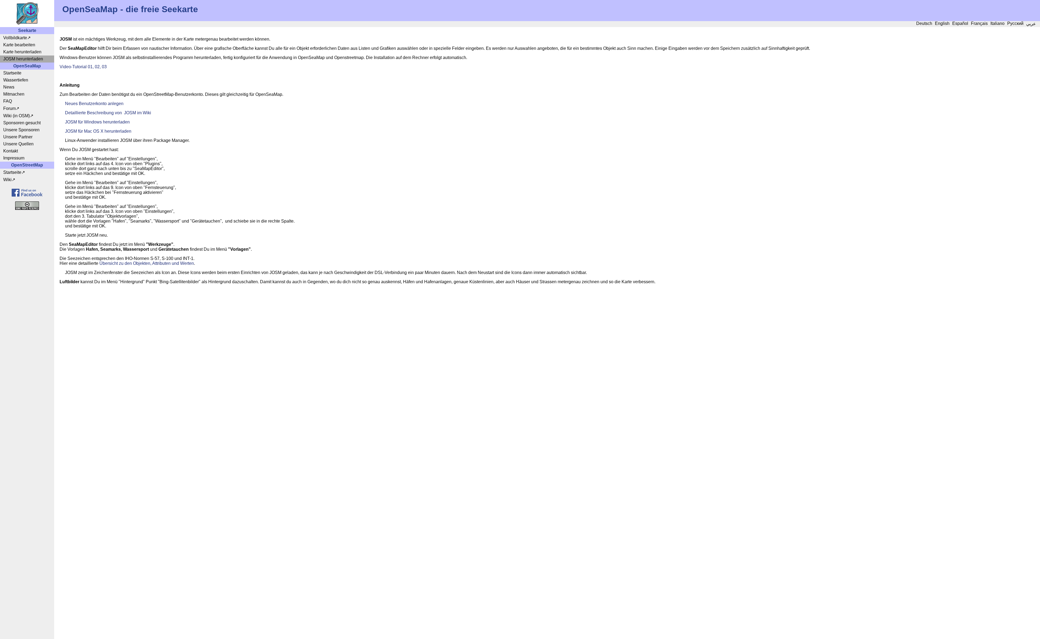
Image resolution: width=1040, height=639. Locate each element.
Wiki (7, 179)
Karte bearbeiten (19, 45)
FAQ (7, 101)
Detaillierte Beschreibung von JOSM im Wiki (108, 112)
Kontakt (10, 151)
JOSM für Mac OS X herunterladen (98, 131)
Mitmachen (13, 94)
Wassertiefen (15, 80)
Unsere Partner (17, 137)
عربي (1031, 23)
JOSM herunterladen (23, 59)
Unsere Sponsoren (21, 130)
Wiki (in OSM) (16, 115)
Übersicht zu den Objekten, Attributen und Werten (146, 263)
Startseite (12, 73)
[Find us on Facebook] (27, 193)
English (942, 23)
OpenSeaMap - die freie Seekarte (130, 9)
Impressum (13, 158)
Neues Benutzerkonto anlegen (94, 103)
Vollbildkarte (15, 37)
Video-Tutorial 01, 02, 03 (83, 66)
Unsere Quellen (18, 144)
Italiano (997, 23)
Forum (9, 108)
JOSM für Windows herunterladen (97, 122)
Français (979, 23)
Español (960, 23)
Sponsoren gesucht (22, 122)
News (8, 87)
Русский (1015, 23)
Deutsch (924, 23)
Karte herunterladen (22, 52)
